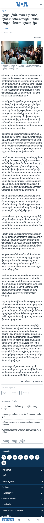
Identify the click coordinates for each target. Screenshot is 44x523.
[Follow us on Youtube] (15, 457)
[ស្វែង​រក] (38, 520)
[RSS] (31, 457)
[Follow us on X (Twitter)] (9, 457)
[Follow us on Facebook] (3, 457)
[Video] (19, 520)
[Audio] (29, 520)
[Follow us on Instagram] (20, 457)
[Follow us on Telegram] (26, 457)
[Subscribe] (3, 463)
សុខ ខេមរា (4, 28)
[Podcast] (37, 457)
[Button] (38, 37)
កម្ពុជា (3, 11)
